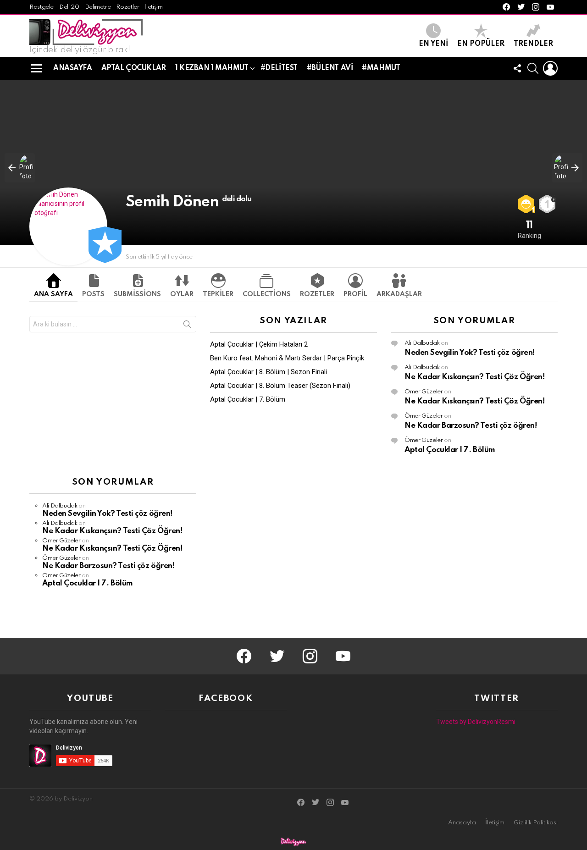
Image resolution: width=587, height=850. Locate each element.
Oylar (182, 294)
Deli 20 (69, 7)
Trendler (533, 44)
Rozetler (127, 7)
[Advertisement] (293, 541)
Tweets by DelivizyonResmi (475, 721)
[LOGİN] (550, 68)
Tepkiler (218, 294)
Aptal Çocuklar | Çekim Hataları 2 (259, 344)
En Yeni (433, 44)
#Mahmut (381, 68)
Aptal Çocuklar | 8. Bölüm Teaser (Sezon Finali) (280, 385)
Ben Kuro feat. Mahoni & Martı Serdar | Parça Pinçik (287, 358)
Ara (187, 326)
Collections (267, 294)
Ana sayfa (53, 294)
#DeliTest (279, 68)
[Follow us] (517, 68)
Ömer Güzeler (423, 392)
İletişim (154, 7)
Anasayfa (72, 68)
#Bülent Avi (330, 68)
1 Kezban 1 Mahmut (212, 68)
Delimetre (98, 7)
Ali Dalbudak (422, 343)
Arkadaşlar (399, 294)
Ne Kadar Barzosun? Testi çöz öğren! (470, 426)
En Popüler (480, 44)
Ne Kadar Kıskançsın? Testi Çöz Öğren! (474, 377)
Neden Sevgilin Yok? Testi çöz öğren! (469, 353)
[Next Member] (567, 167)
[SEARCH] (532, 68)
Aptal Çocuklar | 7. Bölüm (247, 399)
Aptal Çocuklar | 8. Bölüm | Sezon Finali (268, 372)
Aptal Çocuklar (133, 68)
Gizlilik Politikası (536, 823)
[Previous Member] (20, 167)
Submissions (137, 294)
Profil (355, 294)
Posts (93, 294)
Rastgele (41, 7)
